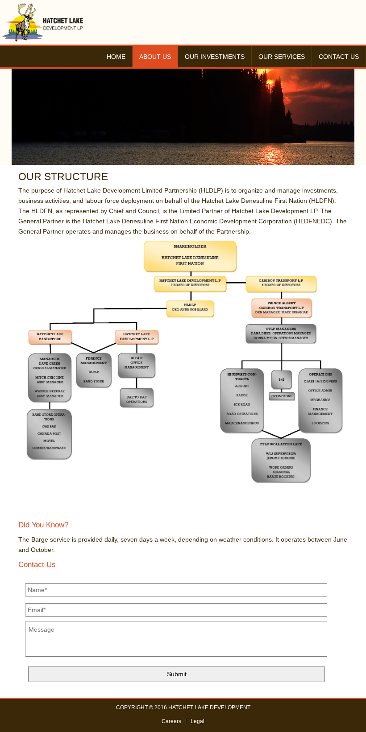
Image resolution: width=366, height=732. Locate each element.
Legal (197, 721)
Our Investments (215, 56)
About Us (155, 56)
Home (116, 56)
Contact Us (339, 56)
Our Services (281, 56)
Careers (171, 721)
